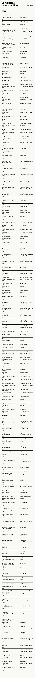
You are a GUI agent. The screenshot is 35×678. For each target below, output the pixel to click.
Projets (30, 5)
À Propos (30, 4)
